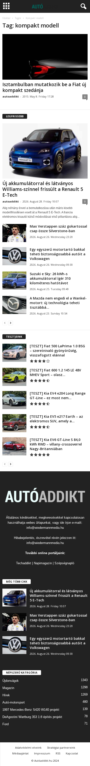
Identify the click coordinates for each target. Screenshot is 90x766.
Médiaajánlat (20, 753)
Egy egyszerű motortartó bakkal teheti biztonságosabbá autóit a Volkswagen (57, 254)
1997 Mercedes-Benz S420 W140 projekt (30, 709)
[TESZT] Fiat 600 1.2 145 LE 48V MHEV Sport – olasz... (55, 372)
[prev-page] (4, 322)
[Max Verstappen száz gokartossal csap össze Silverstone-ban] (14, 233)
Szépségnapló (64, 563)
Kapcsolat (72, 753)
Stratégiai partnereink (61, 747)
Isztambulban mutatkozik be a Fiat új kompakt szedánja (44, 87)
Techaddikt (23, 563)
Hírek (6, 695)
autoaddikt (10, 96)
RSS (58, 753)
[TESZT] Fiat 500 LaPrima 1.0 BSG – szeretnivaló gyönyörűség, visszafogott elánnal (57, 350)
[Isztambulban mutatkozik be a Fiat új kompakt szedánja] (45, 57)
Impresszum (42, 753)
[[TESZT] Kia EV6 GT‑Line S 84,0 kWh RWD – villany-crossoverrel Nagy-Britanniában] (14, 446)
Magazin (8, 688)
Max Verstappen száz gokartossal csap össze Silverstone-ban (58, 228)
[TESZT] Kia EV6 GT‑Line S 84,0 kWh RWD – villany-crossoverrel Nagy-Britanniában (56, 444)
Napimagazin (43, 563)
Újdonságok (10, 680)
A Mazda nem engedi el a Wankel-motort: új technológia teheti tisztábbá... (58, 303)
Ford (5, 724)
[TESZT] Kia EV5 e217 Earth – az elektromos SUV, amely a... (56, 418)
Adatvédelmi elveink (28, 747)
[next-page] (10, 322)
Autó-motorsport (13, 702)
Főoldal (6, 18)
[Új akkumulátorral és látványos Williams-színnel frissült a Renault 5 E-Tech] (45, 151)
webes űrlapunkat (38, 522)
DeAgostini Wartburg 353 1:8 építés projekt (32, 717)
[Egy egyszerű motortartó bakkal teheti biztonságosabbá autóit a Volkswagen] (14, 256)
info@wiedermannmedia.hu (45, 527)
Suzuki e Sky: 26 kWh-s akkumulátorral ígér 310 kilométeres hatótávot (50, 278)
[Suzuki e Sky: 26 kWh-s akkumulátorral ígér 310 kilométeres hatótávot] (14, 281)
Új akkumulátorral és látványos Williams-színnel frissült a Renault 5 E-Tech (42, 189)
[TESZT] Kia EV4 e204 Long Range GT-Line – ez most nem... (57, 395)
